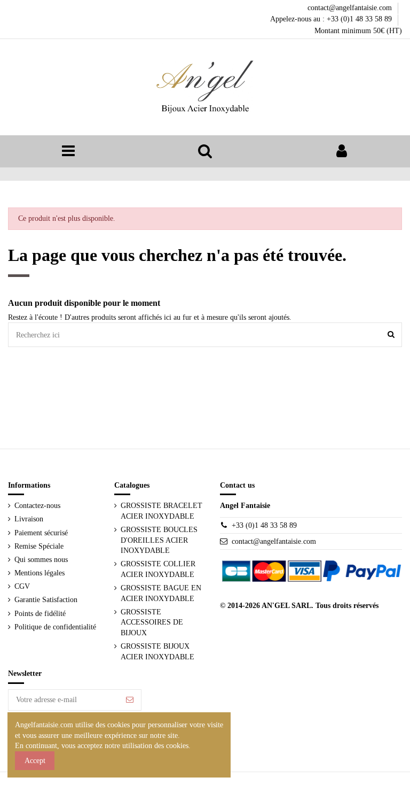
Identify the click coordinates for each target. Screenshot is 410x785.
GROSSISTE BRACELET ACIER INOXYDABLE (161, 511)
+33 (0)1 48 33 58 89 (264, 525)
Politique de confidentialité (55, 627)
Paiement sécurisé (41, 533)
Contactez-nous (37, 506)
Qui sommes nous (41, 560)
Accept (35, 761)
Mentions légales (39, 573)
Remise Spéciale (39, 546)
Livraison (28, 519)
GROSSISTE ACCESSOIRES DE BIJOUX (152, 622)
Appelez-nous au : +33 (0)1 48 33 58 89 (332, 19)
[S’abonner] (130, 700)
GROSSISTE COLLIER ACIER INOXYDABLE (158, 569)
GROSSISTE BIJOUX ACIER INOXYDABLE (157, 651)
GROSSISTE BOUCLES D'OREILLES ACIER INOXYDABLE (159, 540)
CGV (22, 586)
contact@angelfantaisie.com (351, 8)
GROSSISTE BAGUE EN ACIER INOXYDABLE (161, 593)
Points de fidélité (40, 614)
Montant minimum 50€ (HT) (358, 31)
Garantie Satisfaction (45, 600)
